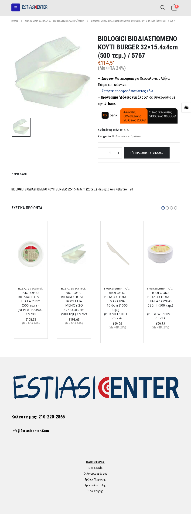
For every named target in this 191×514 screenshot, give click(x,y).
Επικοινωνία (95, 467)
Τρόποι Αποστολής (95, 485)
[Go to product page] (31, 254)
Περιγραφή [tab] (19, 174)
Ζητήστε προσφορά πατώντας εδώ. (127, 91)
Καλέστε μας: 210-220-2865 (38, 417)
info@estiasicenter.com (30, 431)
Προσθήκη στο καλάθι (149, 153)
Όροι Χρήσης (95, 491)
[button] (15, 7)
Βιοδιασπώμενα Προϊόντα (126, 136)
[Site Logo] (35, 7)
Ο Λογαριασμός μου (95, 473)
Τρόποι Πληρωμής (95, 479)
